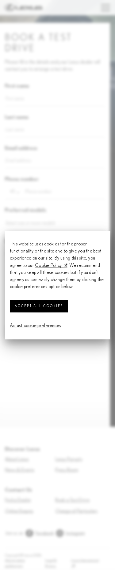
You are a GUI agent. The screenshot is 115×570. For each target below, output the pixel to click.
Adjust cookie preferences (35, 325)
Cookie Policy (48, 265)
